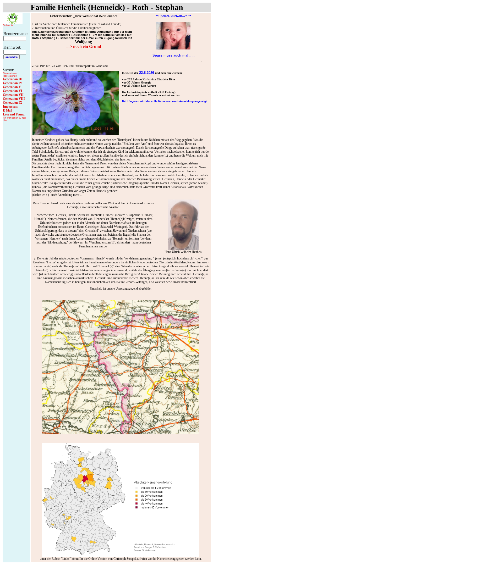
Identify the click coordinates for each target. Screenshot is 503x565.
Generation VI (12, 91)
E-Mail (7, 110)
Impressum (10, 106)
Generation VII (13, 95)
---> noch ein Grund (83, 46)
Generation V (12, 87)
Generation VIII (14, 99)
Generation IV (12, 83)
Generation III (13, 79)
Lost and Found (14, 114)
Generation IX (12, 102)
